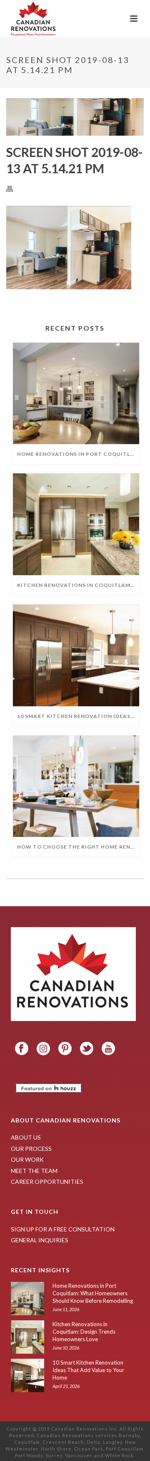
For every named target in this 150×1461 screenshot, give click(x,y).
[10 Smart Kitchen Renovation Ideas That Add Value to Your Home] (76, 655)
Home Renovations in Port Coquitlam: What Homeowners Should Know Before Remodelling (78, 454)
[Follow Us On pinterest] (65, 1049)
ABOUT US (26, 1137)
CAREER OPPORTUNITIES (47, 1181)
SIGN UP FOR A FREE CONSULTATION (63, 1229)
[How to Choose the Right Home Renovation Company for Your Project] (76, 786)
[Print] (13, 188)
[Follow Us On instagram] (43, 1049)
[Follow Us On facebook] (21, 1049)
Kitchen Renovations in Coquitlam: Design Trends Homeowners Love (78, 585)
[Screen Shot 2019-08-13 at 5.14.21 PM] (75, 117)
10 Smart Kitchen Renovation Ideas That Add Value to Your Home (78, 716)
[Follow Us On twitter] (86, 1049)
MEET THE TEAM (34, 1170)
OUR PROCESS (31, 1148)
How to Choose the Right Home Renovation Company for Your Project (78, 847)
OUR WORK (27, 1159)
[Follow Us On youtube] (108, 1049)
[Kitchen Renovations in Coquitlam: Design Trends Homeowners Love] (76, 524)
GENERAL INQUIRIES (39, 1240)
